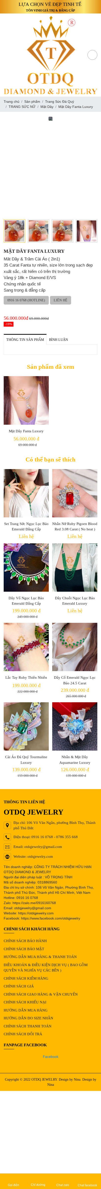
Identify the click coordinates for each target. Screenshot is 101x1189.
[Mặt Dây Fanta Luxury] (26, 400)
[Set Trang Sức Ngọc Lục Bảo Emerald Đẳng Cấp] (26, 493)
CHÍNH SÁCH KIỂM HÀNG (26, 978)
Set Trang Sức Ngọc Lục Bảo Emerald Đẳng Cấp (26, 526)
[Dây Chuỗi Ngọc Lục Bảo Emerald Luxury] (74, 567)
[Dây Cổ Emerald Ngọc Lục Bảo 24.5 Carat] (74, 647)
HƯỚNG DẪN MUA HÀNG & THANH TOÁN (40, 957)
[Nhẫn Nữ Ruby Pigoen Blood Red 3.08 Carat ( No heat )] (74, 493)
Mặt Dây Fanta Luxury (26, 431)
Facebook (50, 1057)
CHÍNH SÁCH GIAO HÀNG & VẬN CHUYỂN (41, 994)
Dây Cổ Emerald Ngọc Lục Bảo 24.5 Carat (75, 680)
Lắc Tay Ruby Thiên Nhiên (26, 677)
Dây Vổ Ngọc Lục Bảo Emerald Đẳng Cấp (26, 601)
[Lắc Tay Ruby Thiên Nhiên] (26, 647)
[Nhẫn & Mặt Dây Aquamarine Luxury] (74, 726)
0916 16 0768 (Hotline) (26, 300)
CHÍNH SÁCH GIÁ (19, 986)
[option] (50, 119)
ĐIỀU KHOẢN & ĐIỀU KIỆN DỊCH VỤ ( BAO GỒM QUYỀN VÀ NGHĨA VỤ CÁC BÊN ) (46, 967)
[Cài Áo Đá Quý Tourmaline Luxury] (26, 726)
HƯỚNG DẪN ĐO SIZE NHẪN (28, 1018)
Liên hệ (60, 300)
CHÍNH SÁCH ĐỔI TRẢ (23, 1034)
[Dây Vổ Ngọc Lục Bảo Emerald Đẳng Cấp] (26, 567)
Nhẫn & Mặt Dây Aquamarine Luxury (74, 760)
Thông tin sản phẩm (25, 340)
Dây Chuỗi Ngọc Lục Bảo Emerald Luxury (75, 601)
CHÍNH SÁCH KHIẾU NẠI (25, 1002)
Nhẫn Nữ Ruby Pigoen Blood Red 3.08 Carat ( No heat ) (74, 526)
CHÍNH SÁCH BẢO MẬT (24, 949)
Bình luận (58, 340)
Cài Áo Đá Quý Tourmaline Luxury (26, 760)
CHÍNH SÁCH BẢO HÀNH (25, 941)
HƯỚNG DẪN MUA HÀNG (26, 1010)
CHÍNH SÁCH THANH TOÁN (27, 1026)
